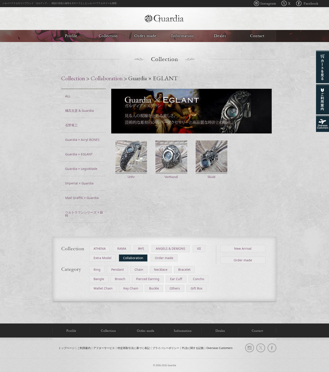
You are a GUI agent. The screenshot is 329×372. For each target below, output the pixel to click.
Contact (257, 36)
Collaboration (107, 78)
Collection (108, 36)
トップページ (66, 348)
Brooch (120, 279)
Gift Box (196, 288)
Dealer (220, 36)
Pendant (117, 269)
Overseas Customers (219, 348)
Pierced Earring (147, 279)
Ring (97, 269)
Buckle (154, 288)
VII (199, 248)
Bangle (99, 279)
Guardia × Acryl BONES (82, 139)
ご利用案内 (84, 348)
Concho (198, 279)
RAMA (121, 248)
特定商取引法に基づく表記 (134, 348)
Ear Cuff (176, 279)
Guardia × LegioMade (81, 169)
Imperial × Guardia (79, 183)
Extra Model (102, 258)
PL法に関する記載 (193, 348)
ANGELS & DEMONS (170, 248)
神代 (141, 248)
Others (175, 288)
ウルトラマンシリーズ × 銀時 (84, 214)
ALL (67, 96)
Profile (71, 36)
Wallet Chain (103, 288)
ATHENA (100, 248)
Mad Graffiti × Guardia (82, 198)
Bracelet (184, 269)
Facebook (306, 3)
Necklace (160, 269)
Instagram (266, 3)
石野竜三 (71, 125)
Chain (139, 269)
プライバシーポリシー (165, 348)
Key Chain (130, 288)
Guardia (164, 19)
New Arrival (243, 248)
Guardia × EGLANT (79, 154)
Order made (145, 36)
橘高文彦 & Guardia (79, 110)
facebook (271, 347)
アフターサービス (104, 348)
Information (183, 36)
